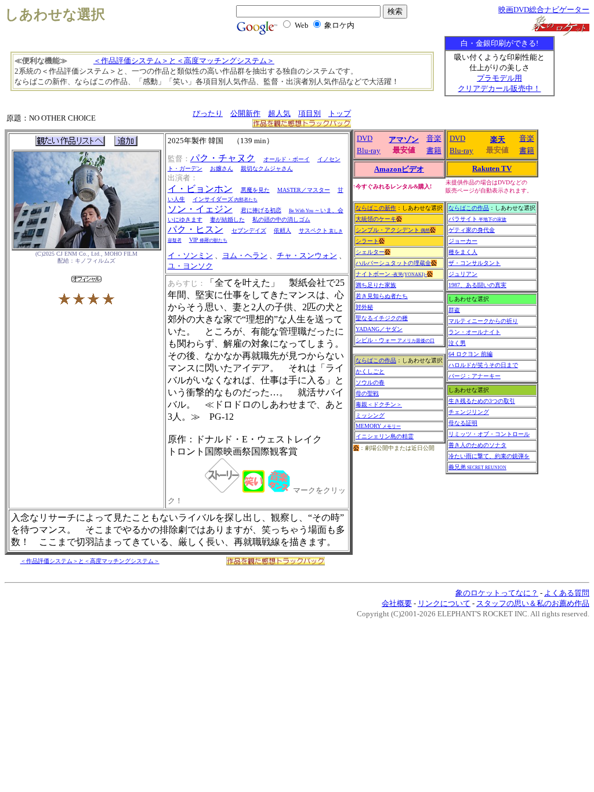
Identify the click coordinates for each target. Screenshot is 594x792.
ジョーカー (462, 241)
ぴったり (208, 113)
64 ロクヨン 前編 (470, 354)
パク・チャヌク (222, 158)
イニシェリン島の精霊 (385, 436)
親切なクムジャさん (267, 168)
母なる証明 (462, 423)
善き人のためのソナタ (477, 445)
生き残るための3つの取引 (481, 401)
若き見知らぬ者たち (382, 296)
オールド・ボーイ (286, 159)
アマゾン (404, 139)
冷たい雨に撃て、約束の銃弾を (489, 456)
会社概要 (397, 603)
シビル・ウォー (395, 340)
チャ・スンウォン (307, 255)
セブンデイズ (248, 230)
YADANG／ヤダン (379, 329)
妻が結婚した (227, 219)
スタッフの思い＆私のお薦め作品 (532, 603)
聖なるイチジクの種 (382, 318)
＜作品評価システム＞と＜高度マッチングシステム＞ (183, 60)
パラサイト (477, 219)
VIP (208, 240)
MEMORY (378, 426)
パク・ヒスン (195, 229)
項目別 (309, 113)
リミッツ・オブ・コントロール (489, 434)
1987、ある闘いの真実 (477, 285)
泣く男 (457, 343)
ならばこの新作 (376, 208)
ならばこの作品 (376, 360)
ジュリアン (462, 274)
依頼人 (282, 230)
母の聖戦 (367, 393)
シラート (367, 241)
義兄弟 (477, 467)
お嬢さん (221, 168)
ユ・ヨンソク (190, 265)
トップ (339, 113)
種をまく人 (462, 252)
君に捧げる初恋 (261, 210)
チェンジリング (468, 412)
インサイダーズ (225, 199)
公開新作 (245, 113)
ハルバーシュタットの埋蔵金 (393, 263)
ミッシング (370, 415)
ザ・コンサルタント (474, 263)
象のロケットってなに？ (496, 592)
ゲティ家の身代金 (471, 230)
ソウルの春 (370, 382)
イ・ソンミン (190, 255)
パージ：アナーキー (474, 376)
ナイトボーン (391, 274)
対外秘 (364, 307)
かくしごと (370, 371)
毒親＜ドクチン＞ (379, 404)
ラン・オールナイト (474, 332)
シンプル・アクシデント (393, 230)
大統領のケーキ (376, 219)
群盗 (454, 310)
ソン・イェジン (200, 209)
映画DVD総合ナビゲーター (543, 9)
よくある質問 (566, 592)
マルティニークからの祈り (483, 321)
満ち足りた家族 (376, 285)
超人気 (279, 113)
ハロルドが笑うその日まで (483, 365)
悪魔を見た (255, 190)
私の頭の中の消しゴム (281, 219)
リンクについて (444, 603)
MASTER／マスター (303, 190)
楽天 (497, 139)
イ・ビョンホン (200, 189)
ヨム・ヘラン (244, 255)
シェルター (370, 252)
